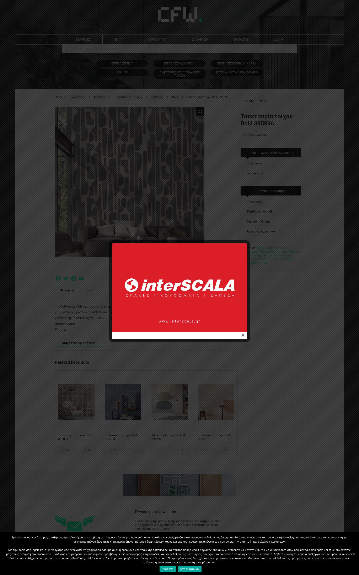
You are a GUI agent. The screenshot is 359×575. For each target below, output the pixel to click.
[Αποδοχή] (354, 554)
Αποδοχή (168, 568)
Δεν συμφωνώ (190, 568)
